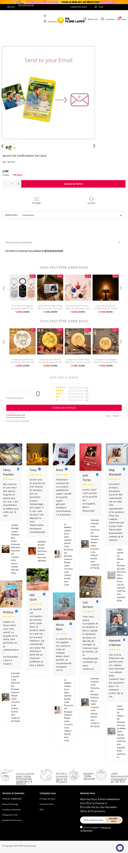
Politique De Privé (10, 815)
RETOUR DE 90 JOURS (53, 251)
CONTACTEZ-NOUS (78, 7)
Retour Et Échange (10, 804)
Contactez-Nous (47, 804)
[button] (8, 92)
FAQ (41, 809)
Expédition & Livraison (12, 820)
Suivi (101, 7)
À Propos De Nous (47, 798)
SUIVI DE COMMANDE (12, 798)
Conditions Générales (11, 809)
